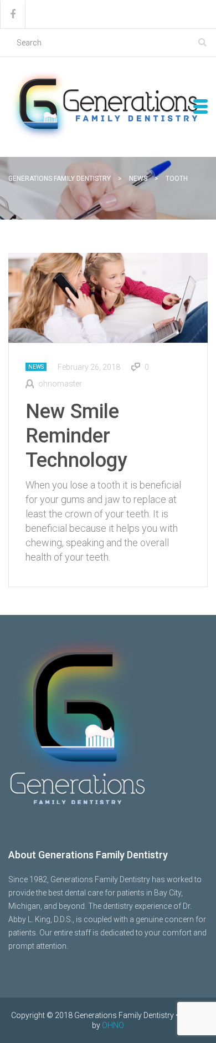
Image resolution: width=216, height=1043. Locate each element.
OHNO (113, 1025)
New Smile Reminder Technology (76, 436)
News (36, 367)
